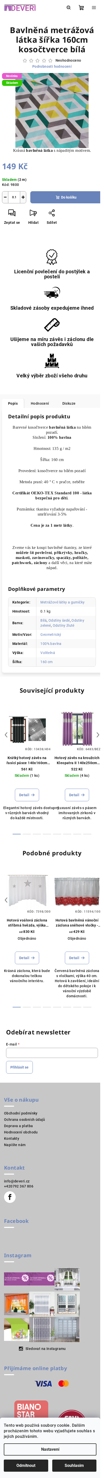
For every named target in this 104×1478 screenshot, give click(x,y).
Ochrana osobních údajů (24, 1120)
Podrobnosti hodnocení (52, 66)
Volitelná (47, 653)
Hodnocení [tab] (40, 403)
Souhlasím (74, 1465)
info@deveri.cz (17, 1181)
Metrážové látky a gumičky (62, 602)
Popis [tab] (13, 403)
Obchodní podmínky (21, 1113)
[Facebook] (10, 1197)
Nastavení (50, 1449)
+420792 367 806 (18, 1186)
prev (6, 735)
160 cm (46, 662)
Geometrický (50, 635)
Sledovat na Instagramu (45, 1349)
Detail (24, 795)
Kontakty (11, 1138)
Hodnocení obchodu (21, 1132)
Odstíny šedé (59, 620)
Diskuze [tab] (69, 403)
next (98, 735)
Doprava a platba (18, 1126)
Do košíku (68, 197)
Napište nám (14, 1145)
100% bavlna (50, 644)
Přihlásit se (19, 1067)
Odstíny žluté (63, 625)
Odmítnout (25, 1465)
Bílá (43, 620)
